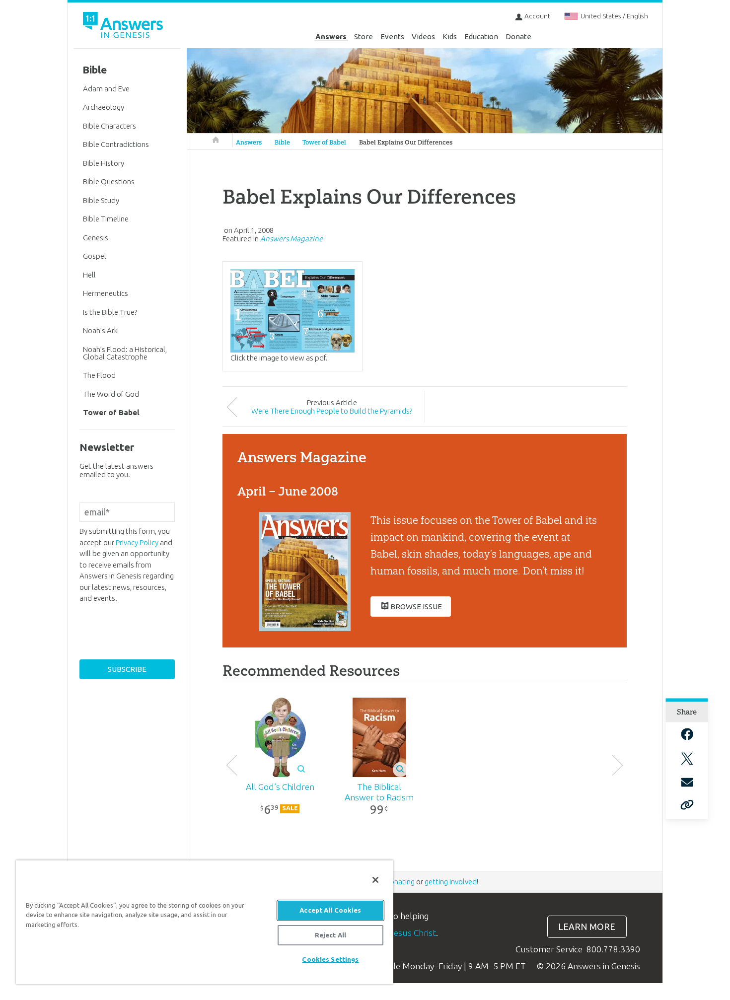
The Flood (99, 375)
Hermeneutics (105, 293)
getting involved (451, 881)
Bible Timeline (106, 218)
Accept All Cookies (330, 910)
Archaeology (103, 107)
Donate (518, 36)
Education (481, 36)
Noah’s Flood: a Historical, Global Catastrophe (125, 353)
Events (392, 36)
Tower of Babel (324, 142)
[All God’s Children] (280, 737)
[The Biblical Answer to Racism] (379, 737)
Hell (89, 275)
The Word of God (111, 394)
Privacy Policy (137, 542)
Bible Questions (109, 181)
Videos (423, 36)
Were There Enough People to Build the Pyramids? (331, 411)
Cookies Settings (330, 959)
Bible (282, 142)
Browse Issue (416, 606)
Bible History (103, 163)
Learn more (586, 926)
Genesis (95, 237)
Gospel (94, 256)
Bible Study (101, 200)
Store (363, 36)
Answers (331, 36)
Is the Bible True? (110, 312)
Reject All (330, 934)
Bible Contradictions (116, 144)
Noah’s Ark (100, 330)
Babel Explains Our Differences (405, 142)
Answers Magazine (291, 238)
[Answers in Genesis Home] (124, 26)
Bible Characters (109, 126)
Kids (449, 36)
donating (400, 881)
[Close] (375, 880)
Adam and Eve (106, 88)
